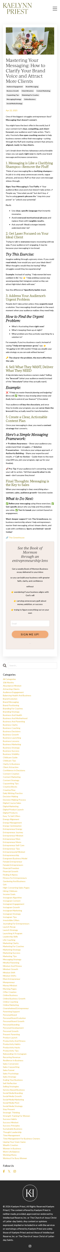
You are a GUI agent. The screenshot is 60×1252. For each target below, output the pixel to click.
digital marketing (10, 806)
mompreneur (9, 982)
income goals (9, 894)
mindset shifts (9, 975)
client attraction (27, 91)
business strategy (11, 747)
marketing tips (10, 956)
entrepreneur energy (12, 829)
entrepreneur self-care (13, 845)
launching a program (12, 933)
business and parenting (14, 721)
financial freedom (11, 868)
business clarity (10, 725)
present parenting (11, 1034)
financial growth (10, 871)
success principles (11, 1125)
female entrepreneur (12, 861)
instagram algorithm (12, 897)
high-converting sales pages (16, 887)
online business (30, 99)
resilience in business (13, 1060)
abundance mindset (12, 685)
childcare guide (10, 757)
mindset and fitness (12, 966)
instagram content (12, 901)
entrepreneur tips (11, 848)
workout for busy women (15, 1158)
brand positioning (11, 705)
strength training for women (16, 1116)
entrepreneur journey (13, 832)
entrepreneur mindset (13, 835)
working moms (10, 1155)
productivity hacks (11, 1047)
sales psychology (11, 1073)
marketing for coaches (30, 95)
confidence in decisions (14, 770)
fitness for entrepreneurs (15, 878)
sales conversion (11, 1064)
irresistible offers (11, 920)
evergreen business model (15, 858)
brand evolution (10, 699)
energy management (12, 822)
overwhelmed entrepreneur (16, 1008)
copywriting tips (13, 95)
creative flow (9, 790)
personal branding (11, 1024)
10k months (8, 682)
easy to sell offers (11, 816)
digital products (10, 812)
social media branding (13, 1093)
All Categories (9, 679)
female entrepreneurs (13, 865)
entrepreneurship (11, 855)
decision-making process (14, 800)
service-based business (14, 1090)
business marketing (12, 744)
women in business (12, 1148)
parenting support (11, 1011)
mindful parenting (11, 962)
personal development (13, 1028)
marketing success (11, 953)
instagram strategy (12, 914)
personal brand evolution (14, 1018)
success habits (10, 1119)
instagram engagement (13, 904)
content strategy (11, 780)
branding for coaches (13, 708)
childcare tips (9, 760)
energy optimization (12, 826)
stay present (9, 1109)
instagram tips (10, 917)
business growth (13, 91)
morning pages (10, 989)
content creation (11, 773)
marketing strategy (12, 949)
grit (5, 884)
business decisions (12, 731)
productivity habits (12, 1044)
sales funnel (8, 1070)
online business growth (14, 998)
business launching (12, 738)
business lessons (11, 741)
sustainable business (12, 1129)
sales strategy (9, 1076)
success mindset (10, 1122)
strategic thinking (11, 1112)
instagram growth (11, 907)
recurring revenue (11, 1057)
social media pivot (11, 1103)
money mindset (10, 985)
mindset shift (9, 972)
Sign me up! (30, 634)
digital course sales (12, 803)
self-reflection (10, 1083)
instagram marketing (12, 910)
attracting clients (11, 689)
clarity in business (11, 764)
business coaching (11, 728)
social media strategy (14, 103)
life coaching (9, 940)
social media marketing (13, 1099)
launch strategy (10, 930)
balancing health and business (17, 695)
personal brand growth (13, 1021)
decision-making (10, 796)
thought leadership (12, 1132)
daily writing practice (13, 793)
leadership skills (10, 936)
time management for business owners (21, 1138)
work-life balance (11, 1151)
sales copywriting (11, 1067)
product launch (10, 1037)
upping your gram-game (14, 1142)
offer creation (9, 992)
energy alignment (11, 819)
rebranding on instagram (15, 1054)
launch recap (9, 927)
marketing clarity (11, 943)
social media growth (12, 1096)
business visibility (11, 754)
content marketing (43, 91)
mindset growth (10, 969)
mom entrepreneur (11, 979)
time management (11, 1135)
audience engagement (15, 86)
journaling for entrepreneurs (16, 923)
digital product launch (13, 809)
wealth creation (10, 1145)
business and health (12, 715)
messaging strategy (14, 99)
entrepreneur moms (12, 842)
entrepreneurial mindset (14, 852)
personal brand (10, 1015)
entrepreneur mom (11, 839)
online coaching (10, 1002)
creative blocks (10, 786)
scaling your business (13, 1080)
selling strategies (11, 1086)
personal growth (10, 1031)
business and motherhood (15, 718)
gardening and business (14, 881)
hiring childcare (10, 891)
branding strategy (11, 711)
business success (11, 751)
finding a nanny (10, 874)
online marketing (11, 1005)
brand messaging (32, 86)
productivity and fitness (14, 1041)
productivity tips (11, 1050)
